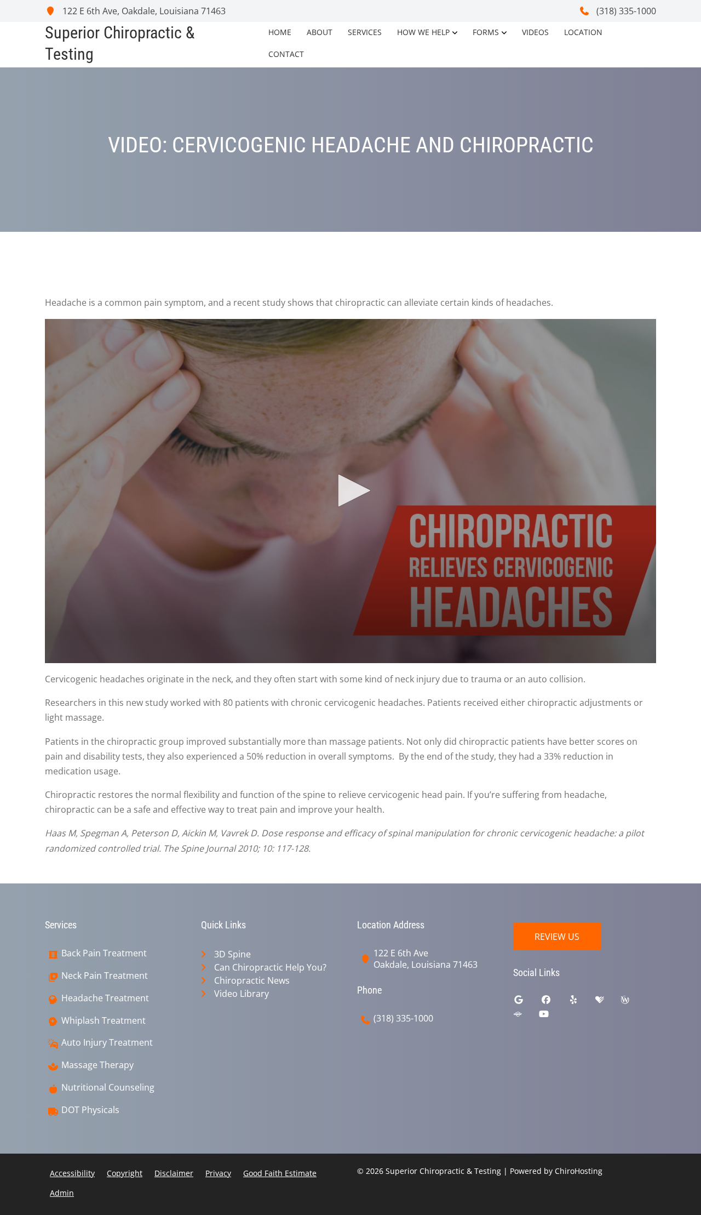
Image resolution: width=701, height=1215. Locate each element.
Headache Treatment (105, 998)
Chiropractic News (252, 980)
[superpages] (525, 1016)
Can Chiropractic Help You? (270, 967)
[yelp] (581, 1002)
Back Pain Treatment (104, 953)
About (319, 32)
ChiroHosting (578, 1171)
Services (365, 32)
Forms (486, 32)
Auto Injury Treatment (107, 1042)
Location (583, 32)
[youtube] (552, 1016)
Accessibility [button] (72, 1173)
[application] (350, 491)
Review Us (557, 937)
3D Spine (232, 954)
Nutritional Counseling (107, 1087)
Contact (286, 54)
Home (279, 32)
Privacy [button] (218, 1173)
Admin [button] (62, 1193)
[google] (527, 1002)
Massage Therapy (97, 1065)
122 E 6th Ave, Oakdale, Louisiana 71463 (143, 11)
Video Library (241, 994)
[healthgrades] (607, 1002)
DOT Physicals (90, 1110)
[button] (350, 490)
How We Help (423, 32)
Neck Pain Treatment (104, 976)
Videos (535, 32)
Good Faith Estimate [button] (280, 1173)
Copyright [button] (124, 1173)
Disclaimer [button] (173, 1173)
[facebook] (554, 1002)
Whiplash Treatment (103, 1020)
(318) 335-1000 (625, 11)
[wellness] (633, 1002)
